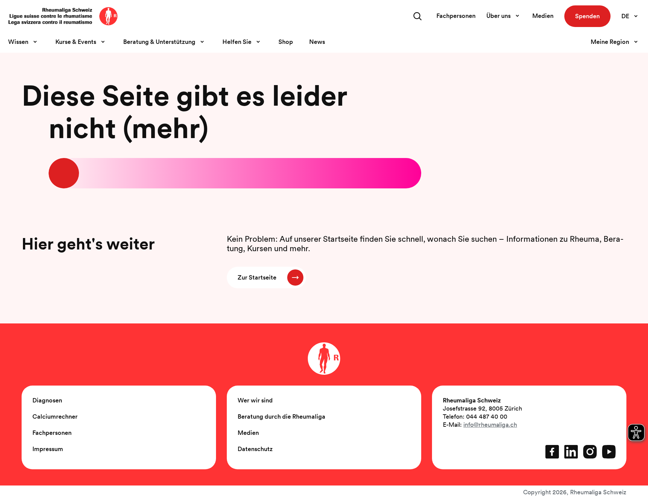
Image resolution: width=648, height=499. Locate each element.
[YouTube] (609, 451)
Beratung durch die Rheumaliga (281, 416)
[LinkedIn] (571, 451)
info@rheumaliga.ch (490, 424)
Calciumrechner (55, 416)
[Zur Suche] (417, 16)
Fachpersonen (456, 15)
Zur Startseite (257, 277)
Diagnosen (47, 400)
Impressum (47, 448)
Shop (285, 41)
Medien (543, 15)
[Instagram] (590, 451)
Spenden (587, 16)
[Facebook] (552, 451)
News (317, 41)
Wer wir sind (255, 400)
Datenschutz (255, 448)
